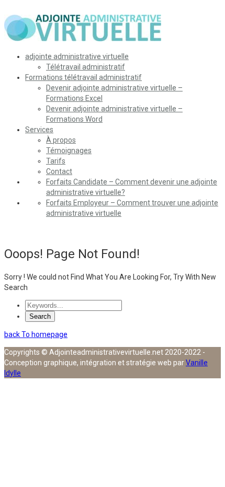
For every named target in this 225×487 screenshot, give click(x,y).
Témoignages (69, 150)
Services (39, 129)
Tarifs (55, 161)
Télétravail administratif (85, 67)
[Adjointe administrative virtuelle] (82, 38)
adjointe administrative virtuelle (77, 56)
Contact (59, 171)
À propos (61, 140)
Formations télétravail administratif (83, 77)
